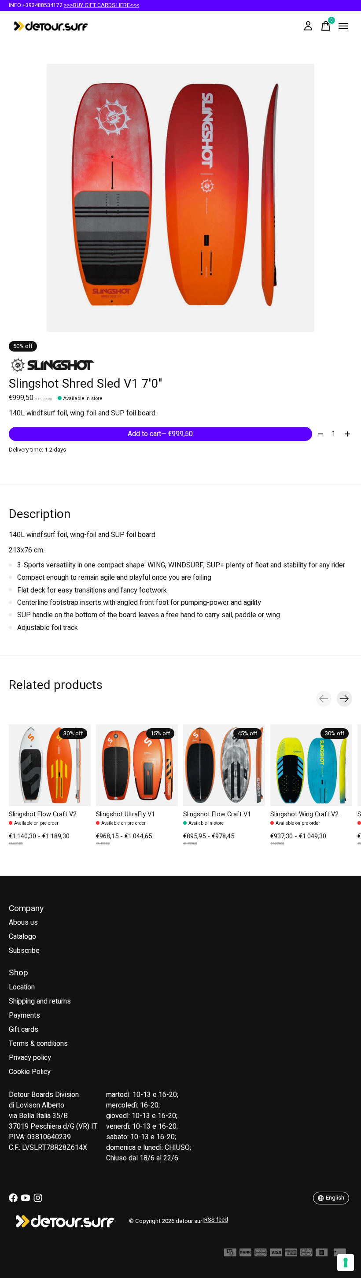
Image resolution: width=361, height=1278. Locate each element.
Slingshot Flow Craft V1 (217, 814)
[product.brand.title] (180, 365)
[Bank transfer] (245, 1255)
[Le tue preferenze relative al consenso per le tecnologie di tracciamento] (345, 1262)
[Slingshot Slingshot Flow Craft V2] (50, 765)
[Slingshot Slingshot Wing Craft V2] (311, 765)
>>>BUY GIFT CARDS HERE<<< (101, 5)
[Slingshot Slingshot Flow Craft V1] (224, 765)
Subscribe (24, 950)
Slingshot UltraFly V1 (125, 814)
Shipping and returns (40, 1001)
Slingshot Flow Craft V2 (43, 814)
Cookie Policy (30, 1072)
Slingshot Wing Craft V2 (304, 814)
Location (22, 987)
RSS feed (216, 1219)
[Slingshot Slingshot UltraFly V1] (137, 765)
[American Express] (291, 1255)
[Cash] (230, 1255)
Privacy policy (30, 1057)
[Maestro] (306, 1255)
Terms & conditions (38, 1043)
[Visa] (276, 1255)
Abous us (23, 922)
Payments (24, 1015)
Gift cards (23, 1029)
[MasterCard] (260, 1255)
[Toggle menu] (343, 26)
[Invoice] (322, 1255)
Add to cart (160, 434)
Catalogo (22, 936)
